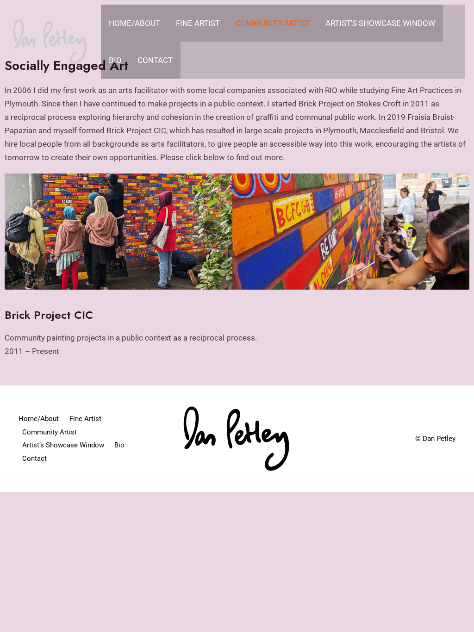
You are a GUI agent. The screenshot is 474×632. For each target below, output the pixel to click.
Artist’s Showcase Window (380, 23)
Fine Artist (198, 23)
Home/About (134, 23)
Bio (115, 60)
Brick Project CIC (49, 315)
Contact (155, 60)
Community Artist (273, 23)
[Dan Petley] (50, 40)
